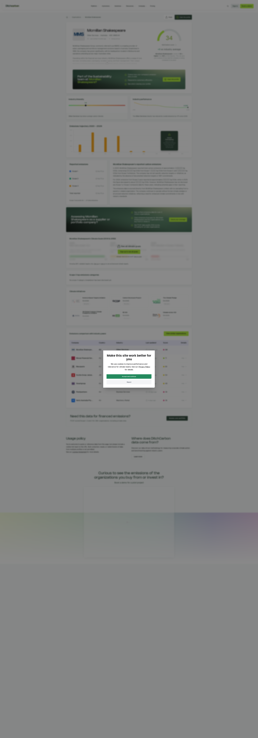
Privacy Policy (144, 367)
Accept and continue (129, 376)
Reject (129, 382)
